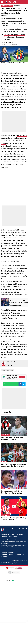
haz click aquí (17, 547)
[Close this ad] (27, 622)
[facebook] (13, 529)
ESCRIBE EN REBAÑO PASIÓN (9, 537)
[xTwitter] (19, 529)
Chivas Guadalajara (7, 370)
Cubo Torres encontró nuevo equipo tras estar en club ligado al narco (13, 465)
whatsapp (8, 384)
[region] (14, 625)
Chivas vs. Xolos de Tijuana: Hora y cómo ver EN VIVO (13, 519)
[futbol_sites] (5, 562)
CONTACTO (19, 535)
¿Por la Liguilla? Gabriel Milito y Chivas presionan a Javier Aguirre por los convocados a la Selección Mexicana (18, 303)
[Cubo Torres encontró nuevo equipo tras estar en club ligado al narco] (14, 452)
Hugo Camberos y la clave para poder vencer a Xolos (12, 438)
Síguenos (22, 377)
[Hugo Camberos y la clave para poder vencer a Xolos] (14, 426)
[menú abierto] (2, 2)
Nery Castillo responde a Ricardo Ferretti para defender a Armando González (14, 37)
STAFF (13, 535)
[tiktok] (26, 529)
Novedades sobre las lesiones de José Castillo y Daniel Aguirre (12, 492)
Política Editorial (19, 554)
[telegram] (23, 529)
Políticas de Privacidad (7, 554)
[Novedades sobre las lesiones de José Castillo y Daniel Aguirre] (14, 479)
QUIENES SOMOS (5, 535)
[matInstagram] (16, 529)
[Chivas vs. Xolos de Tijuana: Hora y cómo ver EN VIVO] (14, 506)
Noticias (18, 5)
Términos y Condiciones (7, 552)
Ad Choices (4, 556)
